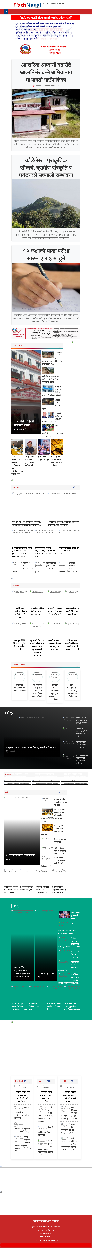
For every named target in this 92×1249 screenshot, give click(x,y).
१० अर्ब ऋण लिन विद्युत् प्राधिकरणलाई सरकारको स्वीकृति (59, 889)
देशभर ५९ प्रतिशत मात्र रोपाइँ (60, 841)
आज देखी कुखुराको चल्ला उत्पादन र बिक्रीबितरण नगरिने (42, 889)
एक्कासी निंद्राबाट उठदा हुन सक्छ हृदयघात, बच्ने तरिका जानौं (75, 778)
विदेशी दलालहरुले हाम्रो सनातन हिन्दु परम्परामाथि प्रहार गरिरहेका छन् (72, 691)
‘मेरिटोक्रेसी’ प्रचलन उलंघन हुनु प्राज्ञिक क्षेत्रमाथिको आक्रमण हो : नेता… (72, 1008)
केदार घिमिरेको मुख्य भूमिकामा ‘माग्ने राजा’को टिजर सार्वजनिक (82, 759)
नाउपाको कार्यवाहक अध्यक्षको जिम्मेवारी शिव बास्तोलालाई (55, 611)
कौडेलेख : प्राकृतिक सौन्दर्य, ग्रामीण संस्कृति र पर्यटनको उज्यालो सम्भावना (46, 167)
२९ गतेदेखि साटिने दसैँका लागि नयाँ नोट (20, 857)
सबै (56, 345)
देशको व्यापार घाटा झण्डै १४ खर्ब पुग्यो (26, 888)
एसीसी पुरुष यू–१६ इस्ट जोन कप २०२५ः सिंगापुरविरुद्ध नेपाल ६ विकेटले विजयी (45, 1147)
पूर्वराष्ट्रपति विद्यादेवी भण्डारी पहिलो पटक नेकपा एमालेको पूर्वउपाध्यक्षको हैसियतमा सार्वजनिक (37, 648)
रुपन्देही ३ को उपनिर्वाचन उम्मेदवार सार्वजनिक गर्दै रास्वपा (19, 613)
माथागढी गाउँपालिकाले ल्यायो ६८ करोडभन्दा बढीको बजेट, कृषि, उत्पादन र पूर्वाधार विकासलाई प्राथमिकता (22, 552)
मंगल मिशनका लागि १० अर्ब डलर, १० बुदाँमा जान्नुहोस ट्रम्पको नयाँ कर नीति (22, 1144)
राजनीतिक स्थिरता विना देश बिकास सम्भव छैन (20, 688)
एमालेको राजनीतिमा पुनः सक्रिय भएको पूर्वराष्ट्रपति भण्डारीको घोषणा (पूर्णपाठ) (55, 692)
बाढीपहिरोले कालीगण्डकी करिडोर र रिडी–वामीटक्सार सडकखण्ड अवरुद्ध (51, 379)
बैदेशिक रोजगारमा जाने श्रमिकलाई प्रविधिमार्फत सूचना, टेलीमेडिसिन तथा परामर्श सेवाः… (17, 465)
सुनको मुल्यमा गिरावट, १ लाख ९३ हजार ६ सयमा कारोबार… (57, 461)
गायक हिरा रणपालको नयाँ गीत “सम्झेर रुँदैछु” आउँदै (82, 732)
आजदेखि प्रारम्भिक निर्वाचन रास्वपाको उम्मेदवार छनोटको (37, 611)
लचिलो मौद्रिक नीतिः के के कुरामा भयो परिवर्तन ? (60, 851)
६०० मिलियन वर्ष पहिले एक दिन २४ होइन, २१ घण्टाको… (82, 720)
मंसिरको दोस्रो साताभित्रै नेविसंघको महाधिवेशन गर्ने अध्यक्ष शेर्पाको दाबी (72, 645)
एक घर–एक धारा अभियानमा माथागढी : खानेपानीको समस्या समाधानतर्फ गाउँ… (26, 523)
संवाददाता (38, 86)
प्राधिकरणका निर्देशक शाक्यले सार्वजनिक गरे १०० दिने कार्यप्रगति (53, 862)
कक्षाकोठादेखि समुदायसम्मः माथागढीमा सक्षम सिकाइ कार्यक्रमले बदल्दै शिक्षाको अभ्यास (22, 972)
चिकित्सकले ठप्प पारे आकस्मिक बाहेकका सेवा (54, 1006)
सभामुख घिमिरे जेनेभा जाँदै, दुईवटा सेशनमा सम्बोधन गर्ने (30, 461)
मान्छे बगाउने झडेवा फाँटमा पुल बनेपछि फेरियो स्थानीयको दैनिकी (69, 551)
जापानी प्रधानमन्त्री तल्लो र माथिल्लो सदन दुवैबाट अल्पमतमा (54, 645)
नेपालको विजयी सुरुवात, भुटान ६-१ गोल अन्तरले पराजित (46, 1096)
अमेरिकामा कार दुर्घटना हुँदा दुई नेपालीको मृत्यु (22, 1130)
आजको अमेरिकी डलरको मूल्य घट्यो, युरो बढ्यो (60, 802)
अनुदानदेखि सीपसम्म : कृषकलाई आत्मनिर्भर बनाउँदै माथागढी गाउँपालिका (63, 523)
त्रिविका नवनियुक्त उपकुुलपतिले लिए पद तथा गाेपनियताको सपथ (19, 1006)
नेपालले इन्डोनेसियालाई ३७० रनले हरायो (45, 1131)
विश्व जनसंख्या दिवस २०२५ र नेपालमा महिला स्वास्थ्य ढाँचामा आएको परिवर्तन (37, 691)
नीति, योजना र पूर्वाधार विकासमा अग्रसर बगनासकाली (25, 425)
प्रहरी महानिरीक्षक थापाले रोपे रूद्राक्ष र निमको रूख (72, 611)
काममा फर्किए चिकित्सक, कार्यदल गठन (75, 954)
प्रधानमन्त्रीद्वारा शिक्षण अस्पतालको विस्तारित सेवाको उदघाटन (16, 777)
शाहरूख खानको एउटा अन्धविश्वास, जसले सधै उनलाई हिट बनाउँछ (31, 749)
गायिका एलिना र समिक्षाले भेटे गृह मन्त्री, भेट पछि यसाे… (81, 746)
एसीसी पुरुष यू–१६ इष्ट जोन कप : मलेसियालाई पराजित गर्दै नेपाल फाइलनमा (45, 1114)
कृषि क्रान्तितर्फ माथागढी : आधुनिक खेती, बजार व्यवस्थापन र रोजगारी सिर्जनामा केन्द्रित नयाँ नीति (46, 552)
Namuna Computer (71, 1245)
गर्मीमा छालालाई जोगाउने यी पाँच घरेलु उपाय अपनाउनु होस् (46, 778)
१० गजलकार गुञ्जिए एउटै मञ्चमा (43, 458)
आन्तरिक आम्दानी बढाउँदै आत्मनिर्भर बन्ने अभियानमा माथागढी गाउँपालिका (46, 72)
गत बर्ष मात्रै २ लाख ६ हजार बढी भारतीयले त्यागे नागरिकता (23, 1096)
